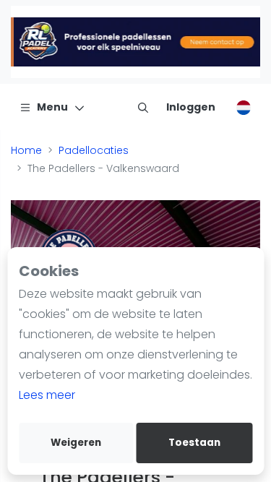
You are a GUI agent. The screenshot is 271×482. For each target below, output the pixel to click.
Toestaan (194, 442)
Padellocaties (94, 150)
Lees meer (47, 395)
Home (26, 150)
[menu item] (143, 106)
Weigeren (76, 442)
